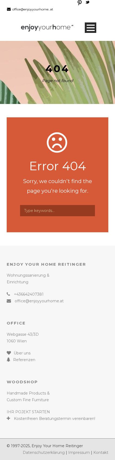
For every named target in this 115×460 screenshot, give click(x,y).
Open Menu (90, 27)
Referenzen (24, 359)
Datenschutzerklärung (44, 452)
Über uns (22, 353)
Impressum (79, 452)
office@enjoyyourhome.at (39, 301)
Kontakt (100, 452)
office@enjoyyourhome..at (32, 9)
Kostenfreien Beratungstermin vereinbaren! (54, 418)
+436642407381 (29, 294)
